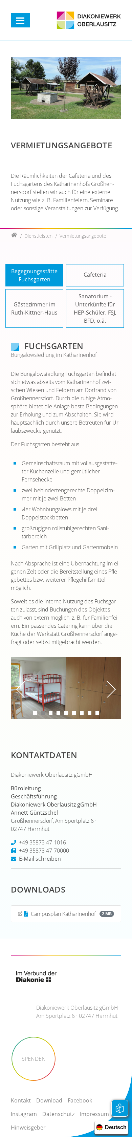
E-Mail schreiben (40, 858)
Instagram (24, 1114)
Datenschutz (58, 1114)
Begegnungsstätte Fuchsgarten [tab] (34, 275)
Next (110, 689)
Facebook (80, 1100)
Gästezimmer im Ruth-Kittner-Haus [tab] (34, 308)
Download (49, 1100)
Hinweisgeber (28, 1127)
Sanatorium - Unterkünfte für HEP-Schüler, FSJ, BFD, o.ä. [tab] (95, 308)
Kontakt (21, 1100)
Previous (22, 689)
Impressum (94, 1114)
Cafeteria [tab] (95, 274)
